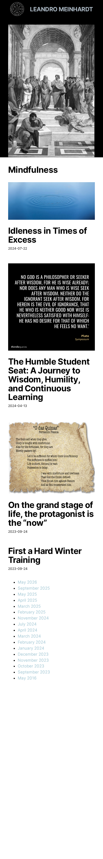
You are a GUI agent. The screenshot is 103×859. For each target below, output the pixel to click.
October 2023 (31, 666)
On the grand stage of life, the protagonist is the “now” (51, 513)
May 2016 (27, 678)
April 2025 (27, 600)
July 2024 (27, 624)
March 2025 (29, 606)
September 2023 (34, 672)
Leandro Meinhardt (61, 9)
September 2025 (34, 588)
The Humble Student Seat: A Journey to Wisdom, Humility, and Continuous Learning (49, 379)
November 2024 (33, 618)
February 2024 (32, 642)
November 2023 (33, 660)
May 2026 (27, 582)
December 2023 (33, 654)
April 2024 (27, 630)
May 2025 (27, 594)
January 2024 (31, 648)
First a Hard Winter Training (45, 555)
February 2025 (32, 612)
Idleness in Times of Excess (47, 235)
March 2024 (29, 636)
